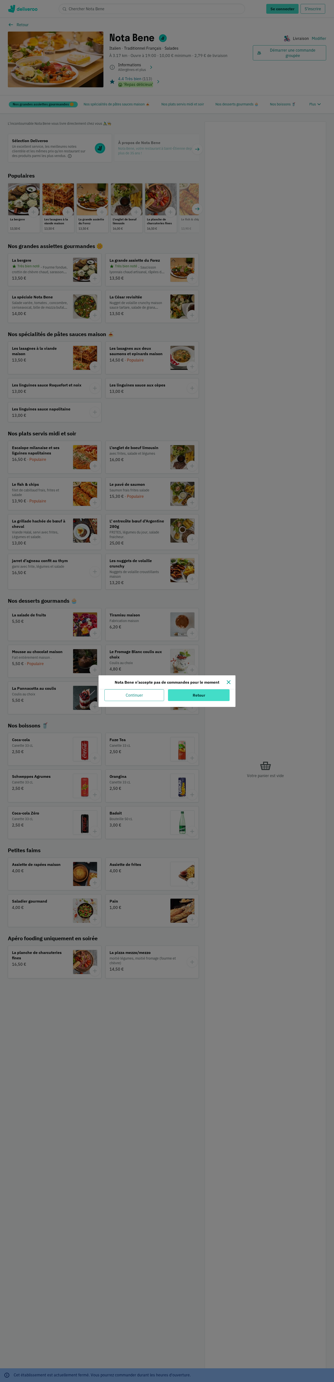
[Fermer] (229, 682)
